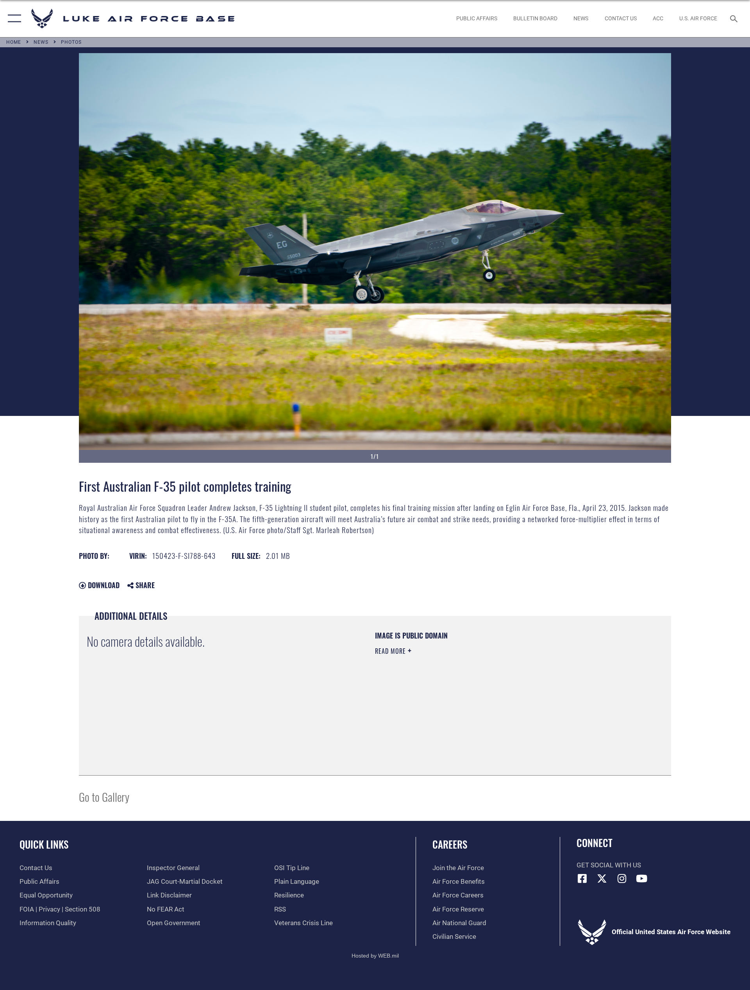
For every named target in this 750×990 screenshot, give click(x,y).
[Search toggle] (734, 18)
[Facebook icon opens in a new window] (582, 878)
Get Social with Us (609, 865)
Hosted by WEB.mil (375, 956)
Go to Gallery (104, 796)
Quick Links (44, 844)
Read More (391, 651)
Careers (449, 844)
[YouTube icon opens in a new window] (642, 878)
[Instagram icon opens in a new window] (622, 878)
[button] (12, 18)
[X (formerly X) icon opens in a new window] (602, 878)
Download (103, 585)
